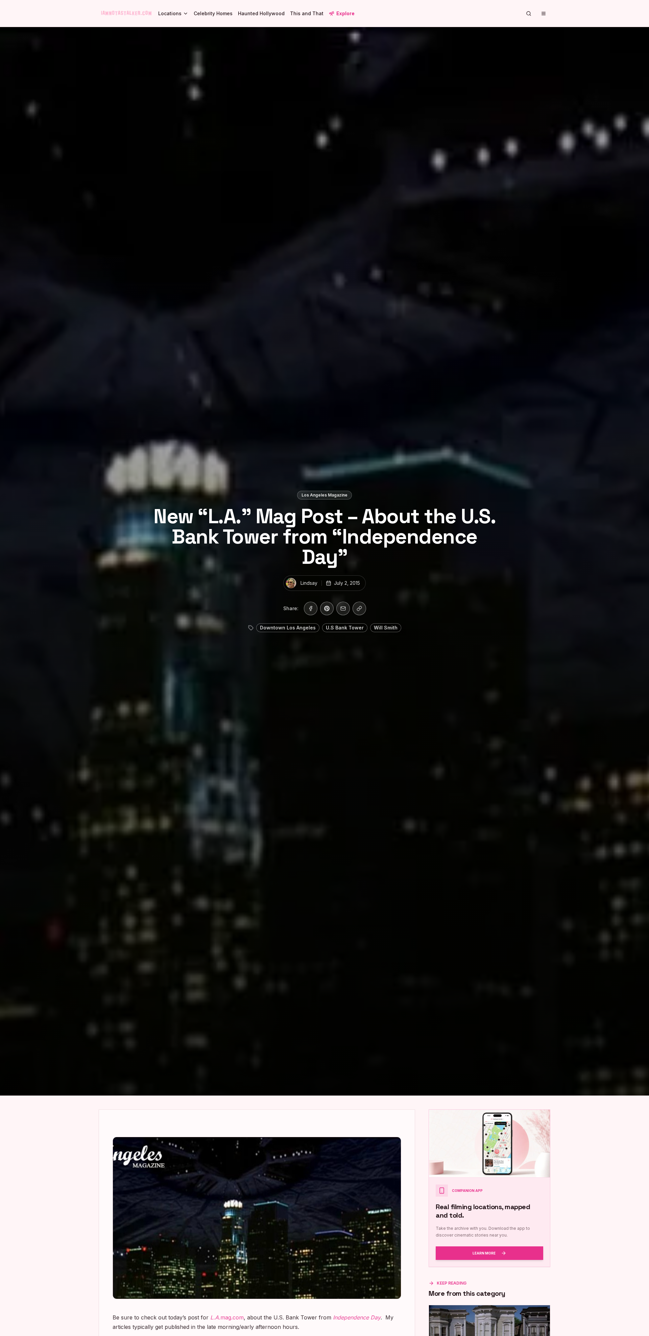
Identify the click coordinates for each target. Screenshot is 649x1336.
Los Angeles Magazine (324, 495)
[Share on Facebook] (310, 608)
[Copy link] (359, 608)
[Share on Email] (343, 608)
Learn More (484, 1253)
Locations (170, 13)
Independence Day (357, 1317)
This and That (306, 13)
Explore (345, 13)
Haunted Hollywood (261, 13)
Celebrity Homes (213, 13)
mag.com (227, 1317)
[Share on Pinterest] (327, 608)
